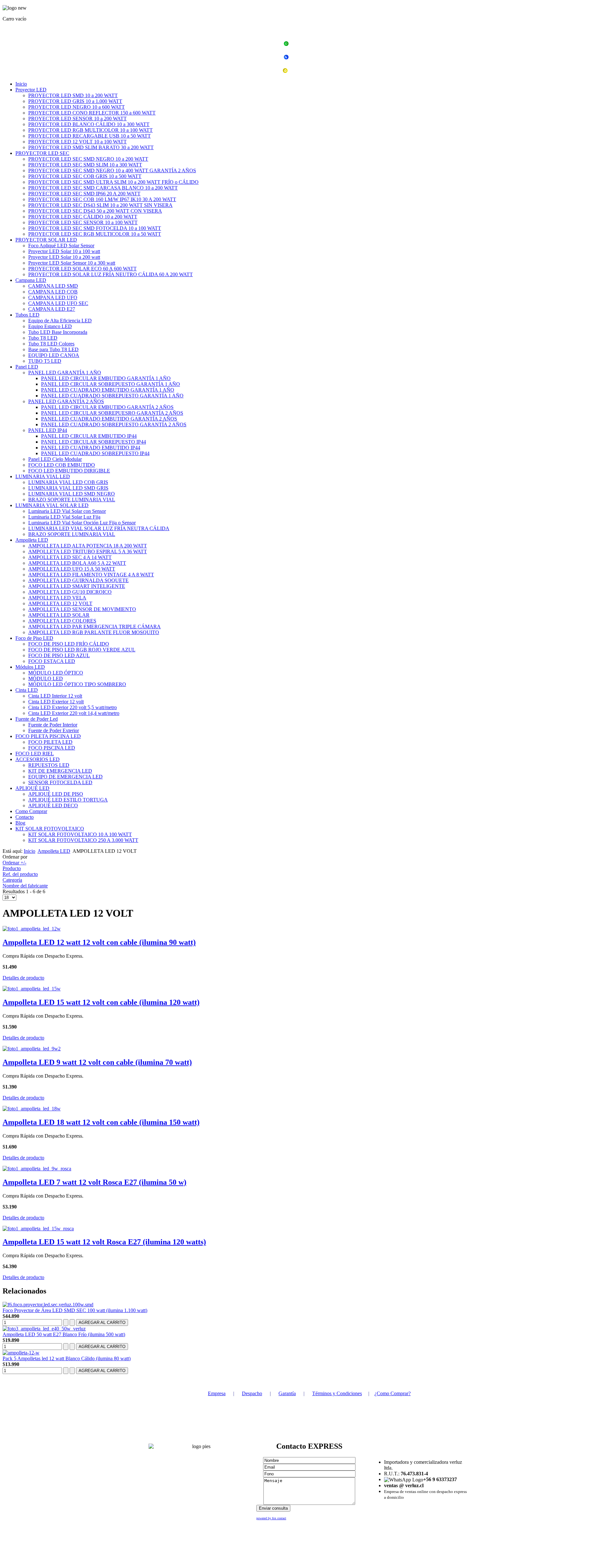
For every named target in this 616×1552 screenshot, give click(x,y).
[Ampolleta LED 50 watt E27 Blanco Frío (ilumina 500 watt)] (44, 1328)
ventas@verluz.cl (312, 71)
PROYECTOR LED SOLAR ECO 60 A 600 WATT (82, 268)
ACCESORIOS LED (37, 759)
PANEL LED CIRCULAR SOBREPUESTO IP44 (93, 442)
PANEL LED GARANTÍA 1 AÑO (64, 372)
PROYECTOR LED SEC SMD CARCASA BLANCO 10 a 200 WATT (103, 188)
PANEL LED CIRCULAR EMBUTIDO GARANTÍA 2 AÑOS (107, 407)
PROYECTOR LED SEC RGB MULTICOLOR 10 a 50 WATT (94, 234)
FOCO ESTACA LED (51, 661)
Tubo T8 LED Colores (51, 343)
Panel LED (26, 366)
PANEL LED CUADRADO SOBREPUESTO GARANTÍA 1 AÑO (112, 395)
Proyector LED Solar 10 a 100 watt (64, 251)
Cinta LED (26, 690)
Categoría (12, 880)
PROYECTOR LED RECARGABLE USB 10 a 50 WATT (89, 136)
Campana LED (30, 280)
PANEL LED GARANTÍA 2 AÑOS (66, 401)
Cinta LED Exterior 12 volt (56, 701)
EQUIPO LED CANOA (53, 355)
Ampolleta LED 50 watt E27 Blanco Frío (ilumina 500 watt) (64, 1334)
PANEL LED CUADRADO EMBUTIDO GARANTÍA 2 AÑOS (109, 418)
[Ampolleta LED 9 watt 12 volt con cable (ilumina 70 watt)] (32, 1048)
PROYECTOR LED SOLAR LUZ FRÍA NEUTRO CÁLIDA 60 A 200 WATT (110, 274)
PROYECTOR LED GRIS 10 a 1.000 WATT (75, 101)
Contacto (24, 817)
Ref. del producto (20, 874)
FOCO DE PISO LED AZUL (59, 655)
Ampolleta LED (31, 540)
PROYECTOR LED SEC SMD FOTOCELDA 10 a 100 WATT (94, 228)
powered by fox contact (271, 1518)
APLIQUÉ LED (32, 788)
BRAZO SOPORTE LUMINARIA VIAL (71, 499)
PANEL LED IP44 (47, 430)
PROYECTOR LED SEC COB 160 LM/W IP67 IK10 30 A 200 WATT (102, 199)
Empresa (217, 1393)
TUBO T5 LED (44, 361)
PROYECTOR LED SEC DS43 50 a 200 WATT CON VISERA (95, 211)
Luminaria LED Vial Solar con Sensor (67, 511)
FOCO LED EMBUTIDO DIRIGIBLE (69, 470)
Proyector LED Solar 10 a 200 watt (64, 257)
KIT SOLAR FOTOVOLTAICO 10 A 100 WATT (80, 834)
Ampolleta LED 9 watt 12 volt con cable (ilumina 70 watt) (97, 1062)
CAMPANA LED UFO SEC (58, 303)
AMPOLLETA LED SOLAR (59, 615)
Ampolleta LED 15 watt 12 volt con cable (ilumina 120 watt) (101, 1002)
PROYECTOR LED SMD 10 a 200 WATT (73, 95)
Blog (20, 823)
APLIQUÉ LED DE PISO (55, 794)
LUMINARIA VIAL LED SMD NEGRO (71, 493)
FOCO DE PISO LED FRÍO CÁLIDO (68, 644)
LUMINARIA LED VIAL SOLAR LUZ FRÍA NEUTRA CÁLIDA (98, 528)
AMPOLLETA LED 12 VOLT (60, 603)
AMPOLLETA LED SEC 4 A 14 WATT (70, 557)
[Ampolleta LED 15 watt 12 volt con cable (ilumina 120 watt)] (32, 988)
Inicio (21, 84)
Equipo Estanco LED (50, 326)
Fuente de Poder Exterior (53, 730)
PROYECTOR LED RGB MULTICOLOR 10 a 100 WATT (90, 130)
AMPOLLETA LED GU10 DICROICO (70, 592)
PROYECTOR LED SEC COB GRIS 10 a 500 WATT (84, 176)
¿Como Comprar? (392, 1393)
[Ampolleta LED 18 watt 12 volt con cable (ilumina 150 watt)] (32, 1108)
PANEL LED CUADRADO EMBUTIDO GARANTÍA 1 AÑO (107, 390)
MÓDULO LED (45, 678)
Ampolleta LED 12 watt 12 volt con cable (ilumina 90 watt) (99, 942)
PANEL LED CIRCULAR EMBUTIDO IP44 (89, 436)
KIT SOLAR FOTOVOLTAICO (49, 828)
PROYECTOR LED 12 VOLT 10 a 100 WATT (77, 141)
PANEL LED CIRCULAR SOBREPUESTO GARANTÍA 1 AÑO (110, 384)
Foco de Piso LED (34, 638)
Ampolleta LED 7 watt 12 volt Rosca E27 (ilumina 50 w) (94, 1182)
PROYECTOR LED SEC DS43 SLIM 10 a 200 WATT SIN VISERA (100, 205)
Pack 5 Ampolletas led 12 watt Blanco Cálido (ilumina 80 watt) (67, 1358)
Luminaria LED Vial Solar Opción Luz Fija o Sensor (82, 522)
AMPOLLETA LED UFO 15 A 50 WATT (71, 569)
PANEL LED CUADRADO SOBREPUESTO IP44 (95, 453)
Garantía (287, 1393)
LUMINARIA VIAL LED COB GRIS (68, 482)
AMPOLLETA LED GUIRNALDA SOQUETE (78, 580)
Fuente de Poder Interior (52, 724)
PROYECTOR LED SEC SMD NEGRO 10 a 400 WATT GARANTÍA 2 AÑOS (112, 170)
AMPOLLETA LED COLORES (62, 620)
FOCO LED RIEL (34, 753)
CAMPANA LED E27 (51, 309)
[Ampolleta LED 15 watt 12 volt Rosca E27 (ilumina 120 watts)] (38, 1228)
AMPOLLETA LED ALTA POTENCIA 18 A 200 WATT (87, 545)
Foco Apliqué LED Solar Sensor (61, 245)
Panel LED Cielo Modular (55, 459)
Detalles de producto (23, 977)
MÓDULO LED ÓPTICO (55, 672)
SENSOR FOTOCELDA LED (60, 782)
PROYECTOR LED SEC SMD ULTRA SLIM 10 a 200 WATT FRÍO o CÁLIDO (113, 182)
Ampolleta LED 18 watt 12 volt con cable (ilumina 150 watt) (101, 1122)
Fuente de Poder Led (36, 719)
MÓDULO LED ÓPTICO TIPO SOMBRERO (77, 684)
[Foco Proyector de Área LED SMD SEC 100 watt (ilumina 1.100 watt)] (48, 1304)
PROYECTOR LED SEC (42, 153)
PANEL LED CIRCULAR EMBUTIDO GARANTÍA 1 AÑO (106, 378)
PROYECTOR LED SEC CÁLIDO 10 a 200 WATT (82, 216)
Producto (12, 868)
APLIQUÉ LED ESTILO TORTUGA (68, 799)
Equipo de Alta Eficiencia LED (60, 320)
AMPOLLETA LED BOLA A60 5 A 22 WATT (77, 563)
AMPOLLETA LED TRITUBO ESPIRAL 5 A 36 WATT (87, 551)
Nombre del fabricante (25, 885)
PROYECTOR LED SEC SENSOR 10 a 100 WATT (83, 222)
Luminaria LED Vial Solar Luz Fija (64, 517)
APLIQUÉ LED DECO (53, 805)
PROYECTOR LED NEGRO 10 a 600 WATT (76, 107)
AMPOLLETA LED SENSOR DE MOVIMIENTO (82, 609)
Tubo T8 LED (42, 338)
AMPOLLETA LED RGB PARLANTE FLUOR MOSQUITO (93, 632)
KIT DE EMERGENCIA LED (60, 771)
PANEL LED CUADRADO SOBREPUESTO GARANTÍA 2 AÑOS (113, 424)
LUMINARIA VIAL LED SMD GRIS (68, 488)
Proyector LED (31, 89)
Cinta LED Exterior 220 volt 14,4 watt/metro (73, 713)
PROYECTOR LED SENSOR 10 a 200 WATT (77, 118)
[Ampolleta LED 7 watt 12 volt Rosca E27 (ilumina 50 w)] (37, 1168)
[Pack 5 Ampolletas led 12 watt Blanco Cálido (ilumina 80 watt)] (21, 1352)
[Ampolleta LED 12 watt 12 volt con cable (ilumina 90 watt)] (32, 928)
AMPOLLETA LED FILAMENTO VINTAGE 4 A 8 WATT (91, 574)
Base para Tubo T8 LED (53, 349)
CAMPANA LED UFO (52, 297)
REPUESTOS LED (48, 765)
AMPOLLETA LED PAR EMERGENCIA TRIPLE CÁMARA (94, 626)
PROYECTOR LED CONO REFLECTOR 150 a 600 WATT (92, 112)
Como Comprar (31, 811)
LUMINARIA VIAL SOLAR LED (52, 505)
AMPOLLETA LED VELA (57, 597)
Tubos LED (27, 315)
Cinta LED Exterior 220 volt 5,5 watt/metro (72, 707)
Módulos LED (30, 667)
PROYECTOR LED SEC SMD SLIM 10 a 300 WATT (85, 164)
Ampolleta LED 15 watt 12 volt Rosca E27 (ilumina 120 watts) (104, 1242)
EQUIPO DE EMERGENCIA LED (65, 776)
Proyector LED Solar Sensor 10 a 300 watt (71, 263)
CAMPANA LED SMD (53, 286)
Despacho (252, 1393)
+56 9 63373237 (312, 44)
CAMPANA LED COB (53, 291)
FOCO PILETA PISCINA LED (48, 736)
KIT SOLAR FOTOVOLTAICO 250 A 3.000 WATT (83, 840)
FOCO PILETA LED (50, 742)
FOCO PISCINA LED (51, 748)
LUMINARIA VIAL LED (42, 476)
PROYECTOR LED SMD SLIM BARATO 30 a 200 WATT (91, 147)
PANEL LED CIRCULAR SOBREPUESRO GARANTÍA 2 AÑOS (112, 413)
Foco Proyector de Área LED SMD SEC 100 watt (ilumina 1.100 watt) (75, 1310)
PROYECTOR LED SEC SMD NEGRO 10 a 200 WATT (88, 159)
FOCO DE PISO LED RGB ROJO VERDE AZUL (81, 649)
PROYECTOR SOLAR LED (46, 239)
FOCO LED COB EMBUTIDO (61, 465)
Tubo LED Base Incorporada (57, 332)
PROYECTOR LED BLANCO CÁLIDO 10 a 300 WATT (89, 124)
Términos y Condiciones (337, 1393)
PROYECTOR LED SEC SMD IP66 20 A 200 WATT (84, 193)
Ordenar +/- (14, 862)
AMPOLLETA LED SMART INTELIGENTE (76, 586)
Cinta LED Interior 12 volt (55, 696)
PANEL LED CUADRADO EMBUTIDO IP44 (90, 447)
